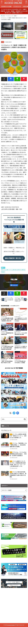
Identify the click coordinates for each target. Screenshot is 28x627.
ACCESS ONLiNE (11, 625)
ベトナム (10, 269)
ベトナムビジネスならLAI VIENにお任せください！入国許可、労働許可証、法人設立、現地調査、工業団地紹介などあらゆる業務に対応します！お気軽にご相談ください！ (14, 11)
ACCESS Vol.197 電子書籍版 (14, 368)
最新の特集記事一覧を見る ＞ (14, 258)
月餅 (24, 269)
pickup (4, 269)
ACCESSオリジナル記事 (6, 6)
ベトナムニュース (17, 6)
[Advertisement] (14, 605)
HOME (3, 15)
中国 (15, 269)
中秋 (20, 269)
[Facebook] (14, 285)
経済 (15, 15)
